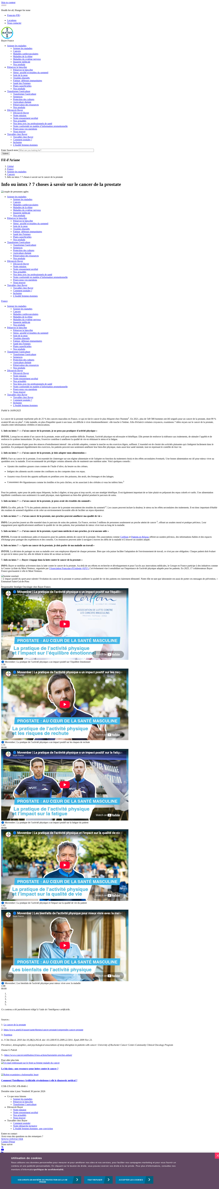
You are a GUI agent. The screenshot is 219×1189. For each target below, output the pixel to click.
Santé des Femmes (22, 83)
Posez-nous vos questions (25, 129)
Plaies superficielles (22, 86)
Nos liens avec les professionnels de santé (32, 123)
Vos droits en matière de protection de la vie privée (42, 1181)
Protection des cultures (23, 99)
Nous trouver (19, 131)
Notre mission (20, 115)
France (4, 301)
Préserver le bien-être (17, 67)
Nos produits (19, 64)
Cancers (17, 51)
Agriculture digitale (22, 102)
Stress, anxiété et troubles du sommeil (30, 72)
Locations (11, 20)
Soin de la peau (20, 75)
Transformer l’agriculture (24, 1104)
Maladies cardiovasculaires (25, 53)
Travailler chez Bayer (17, 134)
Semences (17, 96)
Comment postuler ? (22, 139)
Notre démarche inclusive (25, 1126)
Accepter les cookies (131, 1180)
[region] (109, 1171)
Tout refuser (94, 1180)
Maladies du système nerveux (27, 59)
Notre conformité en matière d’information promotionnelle (40, 126)
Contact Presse (8, 1141)
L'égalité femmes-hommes (25, 145)
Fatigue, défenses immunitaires (27, 80)
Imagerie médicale (21, 62)
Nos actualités (19, 121)
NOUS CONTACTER (12, 1139)
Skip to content (8, 2)
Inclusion (17, 142)
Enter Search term (9, 150)
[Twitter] (2, 1147)
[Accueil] (7, 38)
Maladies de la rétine (22, 56)
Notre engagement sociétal (25, 118)
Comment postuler (21, 1123)
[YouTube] (2, 1149)
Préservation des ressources (26, 104)
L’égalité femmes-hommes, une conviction (33, 1128)
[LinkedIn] (2, 1152)
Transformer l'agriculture (18, 91)
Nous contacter (14, 23)
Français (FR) (13, 15)
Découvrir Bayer (15, 110)
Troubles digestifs (21, 78)
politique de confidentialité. (49, 1169)
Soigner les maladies (16, 45)
